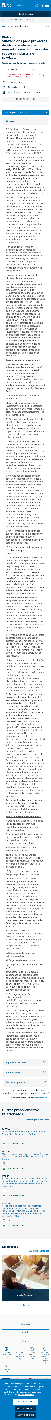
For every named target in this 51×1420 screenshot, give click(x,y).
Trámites (25, 1324)
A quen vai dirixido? (15, 1063)
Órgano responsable (16, 1083)
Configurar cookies (25, 1402)
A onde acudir (12, 1073)
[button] (41, 5)
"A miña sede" (42, 1093)
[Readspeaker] (47, 26)
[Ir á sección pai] (3, 26)
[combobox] (19, 69)
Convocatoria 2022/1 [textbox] (12, 69)
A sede (25, 1332)
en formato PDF (41, 1098)
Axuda (25, 1341)
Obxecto (9, 121)
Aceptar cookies (25, 1415)
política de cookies (26, 1395)
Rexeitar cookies (25, 1408)
